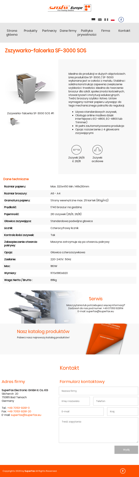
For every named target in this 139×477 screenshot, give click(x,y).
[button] (14, 121)
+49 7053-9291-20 (19, 411)
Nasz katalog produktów (43, 331)
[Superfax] (69, 8)
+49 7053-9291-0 (18, 408)
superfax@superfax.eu (26, 415)
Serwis (96, 299)
